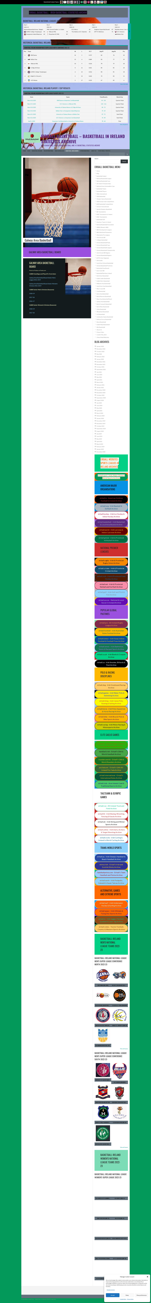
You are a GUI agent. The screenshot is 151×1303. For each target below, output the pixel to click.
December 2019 (101, 421)
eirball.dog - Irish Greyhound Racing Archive (111, 686)
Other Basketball (85, 151)
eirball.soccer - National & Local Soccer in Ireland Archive (111, 601)
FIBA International (48, 151)
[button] (147, 1277)
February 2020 (100, 415)
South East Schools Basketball (105, 263)
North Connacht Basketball (104, 304)
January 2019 (100, 449)
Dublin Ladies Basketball (103, 278)
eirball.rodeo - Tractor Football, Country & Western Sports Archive (111, 928)
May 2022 (99, 354)
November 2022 (101, 349)
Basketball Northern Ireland (104, 273)
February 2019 (100, 446)
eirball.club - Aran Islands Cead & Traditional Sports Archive (111, 784)
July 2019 (99, 434)
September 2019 (101, 428)
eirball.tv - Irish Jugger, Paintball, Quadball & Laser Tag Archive (111, 920)
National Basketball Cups (103, 181)
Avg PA (114, 51)
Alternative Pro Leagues (103, 235)
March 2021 (100, 382)
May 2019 (99, 439)
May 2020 (99, 408)
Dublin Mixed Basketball (103, 324)
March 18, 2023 (31, 100)
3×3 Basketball (101, 314)
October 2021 (100, 367)
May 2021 (99, 377)
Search (96, 158)
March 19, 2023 (31, 104)
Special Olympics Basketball (104, 209)
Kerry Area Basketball (102, 294)
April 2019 (99, 441)
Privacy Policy (130, 1299)
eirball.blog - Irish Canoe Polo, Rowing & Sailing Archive (111, 702)
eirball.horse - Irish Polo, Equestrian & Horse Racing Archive (111, 710)
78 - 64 (103, 121)
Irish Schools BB (59, 151)
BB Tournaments (101, 212)
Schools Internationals (103, 206)
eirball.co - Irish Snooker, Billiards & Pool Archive (111, 663)
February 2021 (100, 385)
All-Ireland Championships (104, 183)
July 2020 (99, 403)
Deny (127, 1295)
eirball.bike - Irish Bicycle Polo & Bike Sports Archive (111, 718)
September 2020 (101, 398)
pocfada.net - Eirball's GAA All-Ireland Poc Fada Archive (111, 768)
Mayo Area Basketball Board (104, 299)
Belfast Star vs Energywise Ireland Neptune (68, 111)
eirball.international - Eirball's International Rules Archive (111, 776)
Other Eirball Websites (104, 151)
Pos (25, 51)
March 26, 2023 (31, 117)
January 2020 (100, 418)
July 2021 (99, 372)
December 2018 (101, 452)
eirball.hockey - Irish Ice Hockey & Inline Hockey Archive (111, 515)
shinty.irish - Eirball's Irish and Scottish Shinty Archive (111, 865)
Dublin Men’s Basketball (103, 281)
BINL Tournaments (102, 217)
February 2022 (100, 356)
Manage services (111, 1289)
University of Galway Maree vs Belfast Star (68, 114)
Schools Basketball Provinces (104, 265)
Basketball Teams (101, 189)
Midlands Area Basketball (103, 283)
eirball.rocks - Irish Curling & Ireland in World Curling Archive (111, 839)
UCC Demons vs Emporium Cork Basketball (68, 117)
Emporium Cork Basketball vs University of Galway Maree (67, 121)
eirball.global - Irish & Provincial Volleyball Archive (111, 539)
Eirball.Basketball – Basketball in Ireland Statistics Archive (83, 139)
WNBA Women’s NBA (102, 227)
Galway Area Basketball (103, 301)
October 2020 (100, 395)
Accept (113, 1295)
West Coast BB (101, 288)
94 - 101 (103, 100)
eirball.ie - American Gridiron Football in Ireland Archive (111, 499)
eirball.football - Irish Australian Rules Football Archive (111, 632)
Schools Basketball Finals (103, 242)
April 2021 (99, 380)
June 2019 (99, 436)
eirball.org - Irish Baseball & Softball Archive (111, 507)
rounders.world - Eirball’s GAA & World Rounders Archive (111, 760)
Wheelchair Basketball (103, 311)
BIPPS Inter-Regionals (103, 258)
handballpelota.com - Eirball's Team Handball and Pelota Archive (111, 873)
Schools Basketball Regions (104, 255)
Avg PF (101, 51)
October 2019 (100, 426)
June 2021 (99, 374)
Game (68, 97)
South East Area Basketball (104, 286)
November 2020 (101, 392)
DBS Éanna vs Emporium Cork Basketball (68, 100)
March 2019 (100, 444)
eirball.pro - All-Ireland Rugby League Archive (111, 624)
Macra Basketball (101, 322)
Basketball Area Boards (72, 151)
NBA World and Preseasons (104, 232)
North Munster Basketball (104, 296)
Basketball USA (101, 219)
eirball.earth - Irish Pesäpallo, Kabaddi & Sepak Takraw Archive (111, 881)
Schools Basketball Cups (103, 245)
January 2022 (100, 359)
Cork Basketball (101, 291)
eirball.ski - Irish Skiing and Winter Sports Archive (111, 823)
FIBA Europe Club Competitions (105, 201)
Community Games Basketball (105, 317)
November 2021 (101, 364)
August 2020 (100, 400)
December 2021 (101, 361)
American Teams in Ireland (104, 222)
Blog (29, 151)
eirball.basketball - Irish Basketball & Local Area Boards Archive (111, 523)
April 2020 (99, 410)
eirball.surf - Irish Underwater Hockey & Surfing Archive (111, 904)
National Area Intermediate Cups (106, 186)
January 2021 (100, 387)
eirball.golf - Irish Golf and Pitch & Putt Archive (111, 593)
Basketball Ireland (37, 151)
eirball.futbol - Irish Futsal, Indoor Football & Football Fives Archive (111, 640)
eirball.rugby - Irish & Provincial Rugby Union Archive (111, 561)
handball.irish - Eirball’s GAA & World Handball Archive (111, 752)
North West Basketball (103, 306)
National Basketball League (104, 178)
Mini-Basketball (101, 327)
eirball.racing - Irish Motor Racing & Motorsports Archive (111, 726)
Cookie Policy (123, 1299)
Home (24, 151)
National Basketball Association (105, 224)
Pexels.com (43, 270)
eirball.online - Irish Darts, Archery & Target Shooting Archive (111, 831)
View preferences (141, 1295)
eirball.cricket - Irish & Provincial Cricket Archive (111, 569)
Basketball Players (102, 191)
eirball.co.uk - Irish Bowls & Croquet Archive (111, 655)
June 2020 (99, 405)
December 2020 (101, 390)
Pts (124, 51)
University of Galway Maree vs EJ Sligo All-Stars (68, 107)
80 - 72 (103, 107)
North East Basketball (102, 276)
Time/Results (103, 97)
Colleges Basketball (102, 240)
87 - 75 (103, 114)
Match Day (120, 97)
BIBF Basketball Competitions (105, 204)
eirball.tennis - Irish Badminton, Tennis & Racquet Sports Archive (111, 647)
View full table (124, 84)
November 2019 (101, 423)
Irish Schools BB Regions (103, 253)
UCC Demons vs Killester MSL (68, 104)
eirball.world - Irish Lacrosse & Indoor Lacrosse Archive (111, 531)
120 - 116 (103, 104)
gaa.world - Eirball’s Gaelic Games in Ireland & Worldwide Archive (111, 745)
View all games (124, 124)
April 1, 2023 (31, 121)
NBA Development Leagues (104, 230)
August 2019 (100, 431)
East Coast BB (100, 270)
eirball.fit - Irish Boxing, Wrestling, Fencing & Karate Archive (111, 815)
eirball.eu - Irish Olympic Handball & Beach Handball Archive (111, 858)
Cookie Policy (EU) (101, 334)
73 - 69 (103, 111)
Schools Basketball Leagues (104, 247)
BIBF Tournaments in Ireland (104, 214)
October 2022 (100, 351)
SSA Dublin (100, 260)
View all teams (124, 1048)
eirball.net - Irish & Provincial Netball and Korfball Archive (111, 585)
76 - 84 (103, 117)
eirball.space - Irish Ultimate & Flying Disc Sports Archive (111, 912)
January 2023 (100, 346)
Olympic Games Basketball (104, 199)
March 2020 (100, 413)
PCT (90, 51)
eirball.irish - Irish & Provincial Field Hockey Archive (111, 577)
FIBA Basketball (101, 196)
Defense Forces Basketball (104, 319)
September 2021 (101, 369)
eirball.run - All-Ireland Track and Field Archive (111, 807)
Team (29, 51)
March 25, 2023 (31, 114)
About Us (93, 151)
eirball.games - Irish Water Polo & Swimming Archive (111, 694)
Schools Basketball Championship (106, 250)
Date (31, 97)
